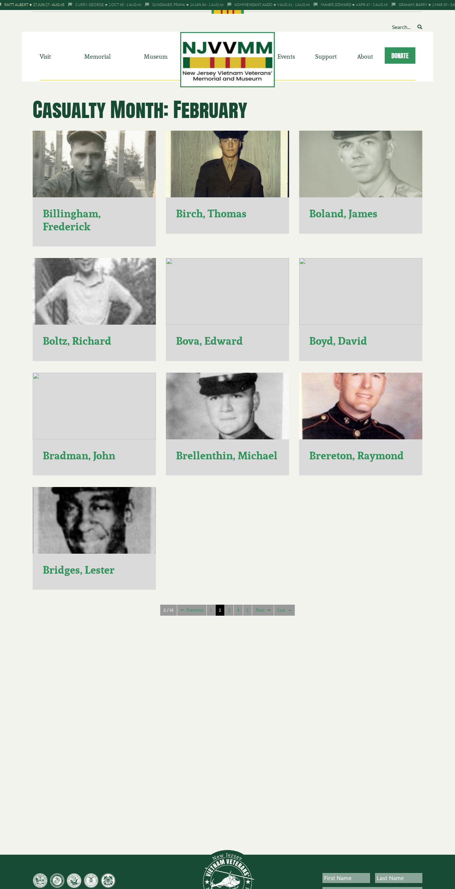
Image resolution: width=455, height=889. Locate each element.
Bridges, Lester (79, 569)
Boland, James (343, 213)
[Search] (419, 27)
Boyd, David (338, 340)
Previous (195, 610)
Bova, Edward (209, 340)
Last (281, 610)
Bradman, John (79, 455)
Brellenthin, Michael (226, 455)
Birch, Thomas (211, 213)
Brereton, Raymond (356, 455)
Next (259, 610)
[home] (227, 59)
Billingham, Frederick (72, 220)
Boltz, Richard (77, 340)
